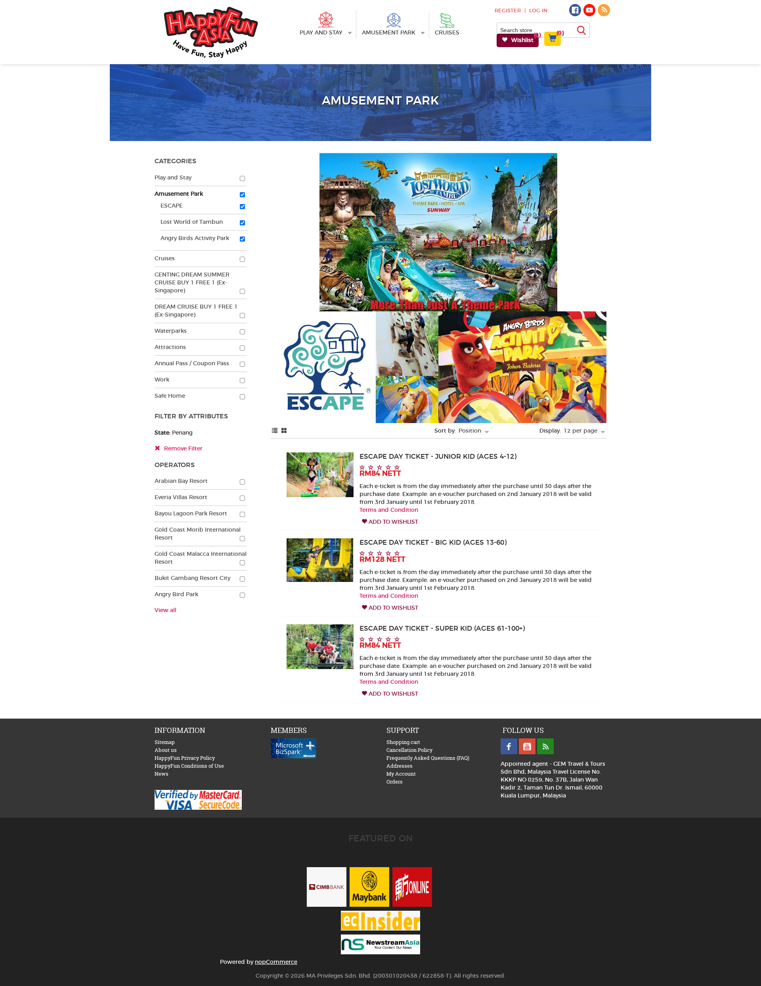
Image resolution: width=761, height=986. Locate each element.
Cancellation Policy (409, 749)
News (161, 773)
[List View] (274, 431)
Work (162, 380)
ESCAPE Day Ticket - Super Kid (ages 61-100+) (442, 629)
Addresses (399, 765)
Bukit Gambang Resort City (192, 578)
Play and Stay (322, 33)
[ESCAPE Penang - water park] (320, 559)
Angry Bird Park (176, 594)
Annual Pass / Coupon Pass (192, 363)
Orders (394, 781)
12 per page (581, 431)
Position (471, 431)
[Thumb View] (284, 431)
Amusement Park (389, 33)
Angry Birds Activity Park (195, 238)
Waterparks (171, 331)
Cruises (447, 33)
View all (165, 610)
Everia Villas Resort (181, 497)
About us (166, 749)
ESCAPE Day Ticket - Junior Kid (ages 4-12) (437, 457)
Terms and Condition (388, 510)
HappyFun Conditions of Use (189, 765)
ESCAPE (172, 206)
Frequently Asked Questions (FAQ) (427, 757)
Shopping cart (403, 742)
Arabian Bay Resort (181, 481)
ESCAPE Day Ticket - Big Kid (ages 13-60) (433, 543)
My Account (401, 773)
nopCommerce (276, 962)
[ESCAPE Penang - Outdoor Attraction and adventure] (320, 474)
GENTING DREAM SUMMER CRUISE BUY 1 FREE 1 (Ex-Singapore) (192, 283)
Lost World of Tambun (192, 222)
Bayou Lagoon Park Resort (191, 514)
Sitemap (165, 742)
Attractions (170, 347)
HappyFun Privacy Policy (185, 757)
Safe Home (170, 396)
